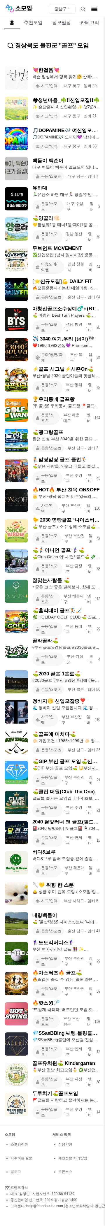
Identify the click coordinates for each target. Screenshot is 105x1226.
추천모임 (33, 22)
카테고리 (89, 22)
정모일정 (61, 22)
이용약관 (65, 1144)
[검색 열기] (83, 9)
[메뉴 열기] (94, 8)
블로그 (15, 1172)
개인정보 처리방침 (72, 1158)
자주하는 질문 (21, 1158)
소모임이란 (19, 1144)
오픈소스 (65, 1172)
